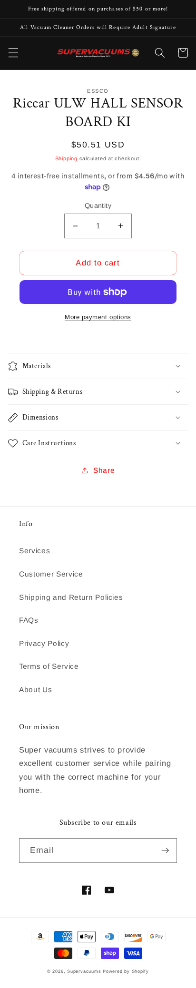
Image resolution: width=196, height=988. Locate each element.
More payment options (98, 317)
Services (34, 551)
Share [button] (104, 470)
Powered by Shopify (126, 971)
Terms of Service (49, 666)
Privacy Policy (44, 643)
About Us (35, 689)
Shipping (66, 158)
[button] (12, 52)
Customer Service (51, 574)
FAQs (29, 620)
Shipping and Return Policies (71, 597)
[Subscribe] (165, 850)
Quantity (98, 205)
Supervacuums (84, 971)
